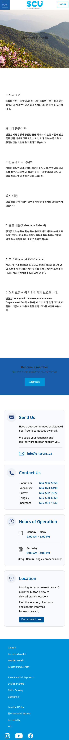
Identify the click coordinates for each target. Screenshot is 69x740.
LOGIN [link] (62, 4)
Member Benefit (16, 660)
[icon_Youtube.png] (19, 735)
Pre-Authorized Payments (21, 677)
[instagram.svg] (7, 735)
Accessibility (14, 720)
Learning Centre (16, 683)
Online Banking (15, 690)
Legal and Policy (16, 707)
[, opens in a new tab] (34, 518)
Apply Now (34, 381)
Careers (12, 647)
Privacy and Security (19, 713)
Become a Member (17, 654)
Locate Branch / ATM (18, 666)
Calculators (13, 696)
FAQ (10, 726)
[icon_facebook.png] (30, 735)
